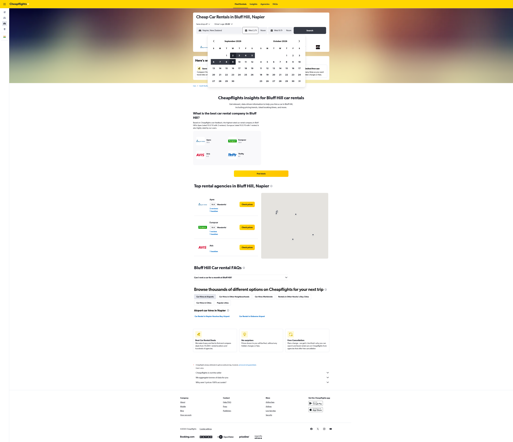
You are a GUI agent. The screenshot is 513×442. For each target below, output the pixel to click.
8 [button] (226, 62)
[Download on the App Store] (315, 409)
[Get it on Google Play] (315, 403)
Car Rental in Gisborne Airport (252, 316)
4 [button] (245, 55)
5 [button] (252, 55)
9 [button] (233, 62)
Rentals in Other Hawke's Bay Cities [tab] (293, 297)
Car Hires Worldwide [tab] (264, 297)
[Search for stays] (4, 18)
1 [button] (226, 55)
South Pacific (203, 86)
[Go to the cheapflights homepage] (19, 4)
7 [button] (220, 62)
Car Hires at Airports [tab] (205, 297)
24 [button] (239, 74)
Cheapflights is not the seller (208, 372)
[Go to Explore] (4, 29)
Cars (194, 86)
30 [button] (233, 81)
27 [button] (213, 81)
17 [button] (239, 68)
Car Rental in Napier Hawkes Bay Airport (212, 316)
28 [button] (220, 81)
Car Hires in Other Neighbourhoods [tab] (234, 297)
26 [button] (252, 74)
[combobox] (203, 24)
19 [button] (252, 68)
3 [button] (239, 55)
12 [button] (252, 62)
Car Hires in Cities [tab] (203, 303)
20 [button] (213, 74)
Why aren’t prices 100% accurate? (211, 382)
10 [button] (239, 62)
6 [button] (213, 62)
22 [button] (226, 74)
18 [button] (246, 68)
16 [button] (233, 68)
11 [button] (246, 62)
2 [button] (233, 55)
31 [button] (299, 81)
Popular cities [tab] (223, 303)
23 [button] (233, 74)
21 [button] (220, 74)
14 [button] (220, 68)
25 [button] (245, 74)
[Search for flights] (4, 12)
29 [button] (226, 81)
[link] (261, 173)
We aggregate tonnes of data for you (212, 377)
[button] (4, 4)
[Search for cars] (4, 23)
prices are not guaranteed (247, 365)
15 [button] (226, 68)
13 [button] (214, 68)
